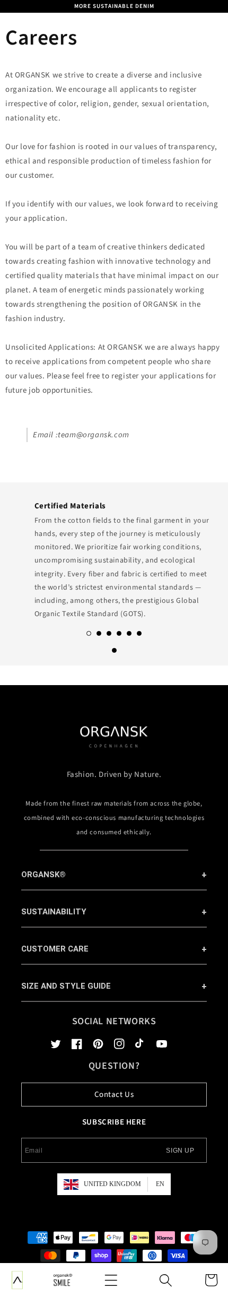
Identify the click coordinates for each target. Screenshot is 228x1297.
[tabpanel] (114, 557)
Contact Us (114, 1094)
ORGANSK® (43, 874)
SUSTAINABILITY (53, 911)
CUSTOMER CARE (55, 949)
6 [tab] (139, 633)
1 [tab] (88, 633)
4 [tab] (119, 633)
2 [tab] (99, 633)
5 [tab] (129, 633)
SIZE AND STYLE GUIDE (66, 986)
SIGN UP (180, 1150)
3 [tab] (109, 633)
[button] (111, 1280)
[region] (114, 6)
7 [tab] (114, 650)
